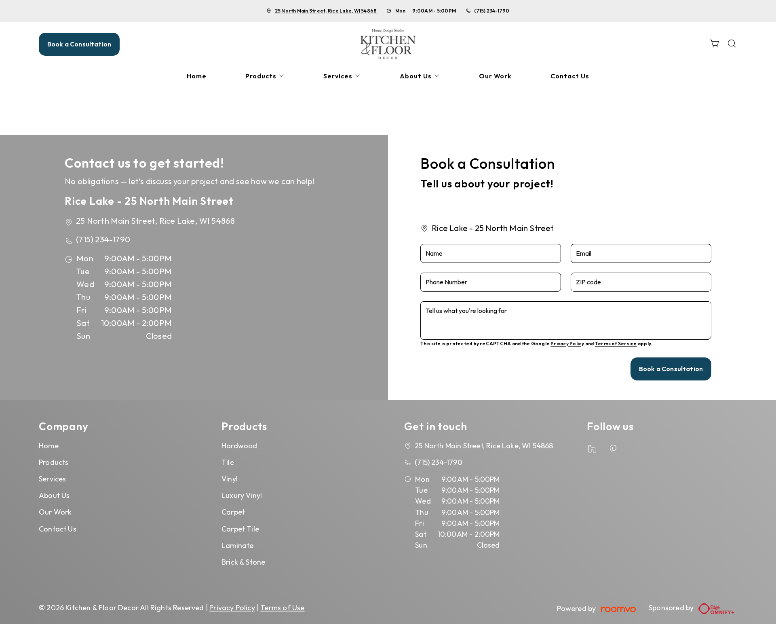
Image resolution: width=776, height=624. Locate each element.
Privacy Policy (567, 343)
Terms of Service (616, 343)
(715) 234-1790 (491, 11)
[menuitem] (196, 76)
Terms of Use (282, 607)
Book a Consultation (79, 44)
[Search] (732, 44)
